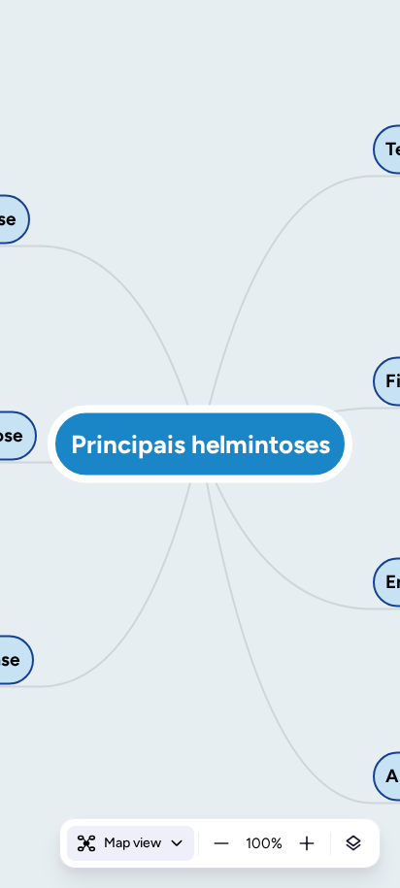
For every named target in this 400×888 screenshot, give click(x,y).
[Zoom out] (221, 843)
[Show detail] (353, 843)
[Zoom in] (306, 843)
